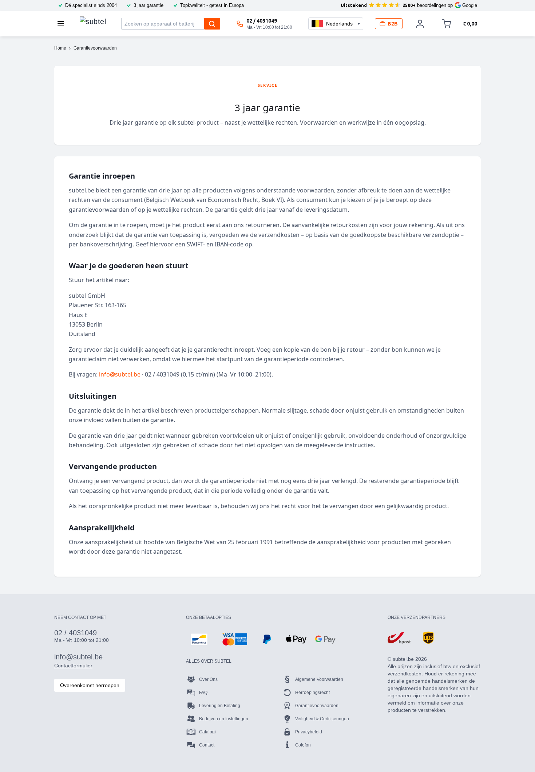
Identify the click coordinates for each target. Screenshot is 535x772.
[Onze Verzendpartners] (399, 638)
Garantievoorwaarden (316, 705)
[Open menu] (63, 23)
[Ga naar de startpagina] (93, 21)
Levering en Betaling (219, 705)
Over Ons (208, 679)
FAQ (203, 692)
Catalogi (207, 731)
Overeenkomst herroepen (89, 685)
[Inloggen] (420, 24)
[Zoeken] (212, 24)
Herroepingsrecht (312, 692)
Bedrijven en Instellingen (223, 718)
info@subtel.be (119, 374)
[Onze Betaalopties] (199, 639)
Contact (206, 745)
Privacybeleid (308, 731)
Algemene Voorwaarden (319, 679)
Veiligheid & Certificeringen (322, 718)
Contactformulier (73, 665)
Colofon (303, 745)
